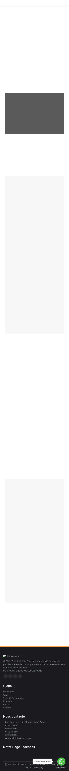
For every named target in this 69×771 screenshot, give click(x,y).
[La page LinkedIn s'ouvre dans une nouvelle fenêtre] (15, 676)
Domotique (8, 691)
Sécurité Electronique (13, 698)
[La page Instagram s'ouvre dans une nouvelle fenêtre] (10, 676)
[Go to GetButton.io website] (61, 768)
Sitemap (7, 707)
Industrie (7, 701)
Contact (7, 704)
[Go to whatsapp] (61, 762)
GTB (5, 694)
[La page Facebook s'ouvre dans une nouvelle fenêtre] (6, 676)
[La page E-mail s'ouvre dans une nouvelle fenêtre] (20, 676)
